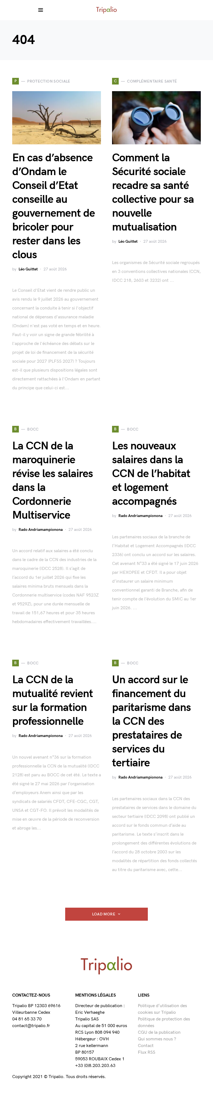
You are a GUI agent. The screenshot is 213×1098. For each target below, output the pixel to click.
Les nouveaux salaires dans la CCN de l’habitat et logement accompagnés (151, 473)
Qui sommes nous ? (157, 1039)
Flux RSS (146, 1052)
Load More (103, 914)
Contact (146, 1045)
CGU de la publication (159, 1032)
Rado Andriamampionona (41, 529)
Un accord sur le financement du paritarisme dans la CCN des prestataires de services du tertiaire (151, 721)
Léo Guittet (28, 269)
